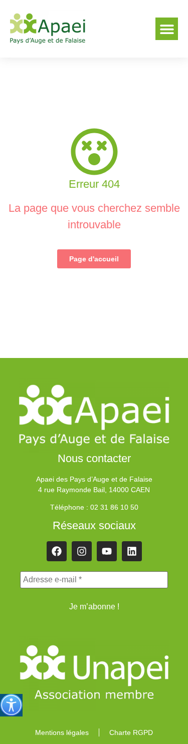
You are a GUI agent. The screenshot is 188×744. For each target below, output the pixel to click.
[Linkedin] (132, 551)
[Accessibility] (11, 705)
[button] (166, 29)
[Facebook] (57, 551)
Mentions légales (62, 732)
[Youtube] (107, 551)
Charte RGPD (131, 732)
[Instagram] (82, 551)
